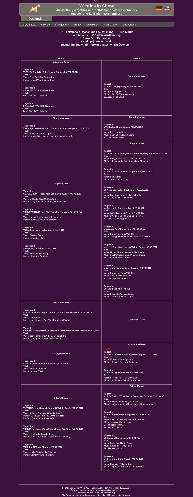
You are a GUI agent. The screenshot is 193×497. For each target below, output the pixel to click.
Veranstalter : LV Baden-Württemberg (97, 35)
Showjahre (61, 24)
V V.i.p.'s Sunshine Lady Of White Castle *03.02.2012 (130, 247)
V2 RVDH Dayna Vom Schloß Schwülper (124, 372)
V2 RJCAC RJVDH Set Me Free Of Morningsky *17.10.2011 (52, 212)
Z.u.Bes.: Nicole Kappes (115, 218)
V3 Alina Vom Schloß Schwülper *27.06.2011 (126, 190)
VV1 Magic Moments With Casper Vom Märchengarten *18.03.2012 (56, 128)
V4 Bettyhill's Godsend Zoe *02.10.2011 (124, 208)
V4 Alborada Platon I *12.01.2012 (39, 248)
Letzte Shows (29, 24)
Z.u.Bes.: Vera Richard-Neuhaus (38, 418)
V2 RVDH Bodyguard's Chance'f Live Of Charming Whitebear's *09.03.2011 (61, 330)
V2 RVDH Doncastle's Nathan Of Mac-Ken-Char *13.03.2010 (53, 429)
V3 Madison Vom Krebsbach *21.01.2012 (43, 230)
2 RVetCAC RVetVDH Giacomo (38, 90)
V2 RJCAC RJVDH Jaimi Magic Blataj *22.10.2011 (128, 171)
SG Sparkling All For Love (117, 289)
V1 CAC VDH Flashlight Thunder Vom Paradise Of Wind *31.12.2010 (57, 312)
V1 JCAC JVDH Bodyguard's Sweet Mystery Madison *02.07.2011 (137, 153)
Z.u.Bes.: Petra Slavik (114, 97)
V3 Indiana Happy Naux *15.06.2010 (122, 438)
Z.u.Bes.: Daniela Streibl (115, 278)
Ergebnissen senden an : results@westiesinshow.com (96, 490)
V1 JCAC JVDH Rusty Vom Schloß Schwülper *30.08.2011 (52, 194)
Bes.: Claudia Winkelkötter (35, 95)
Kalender (46, 24)
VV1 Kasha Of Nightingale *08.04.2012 (123, 127)
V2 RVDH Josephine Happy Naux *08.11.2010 (127, 414)
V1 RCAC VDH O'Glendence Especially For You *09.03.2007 (134, 396)
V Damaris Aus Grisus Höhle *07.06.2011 (124, 229)
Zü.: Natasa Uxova (113, 427)
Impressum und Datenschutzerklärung (96, 492)
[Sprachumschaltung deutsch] (168, 8)
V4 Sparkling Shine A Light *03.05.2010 (123, 459)
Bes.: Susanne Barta (113, 425)
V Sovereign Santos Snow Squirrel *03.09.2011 (127, 268)
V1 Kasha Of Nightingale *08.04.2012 (122, 86)
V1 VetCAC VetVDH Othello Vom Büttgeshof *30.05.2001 (51, 72)
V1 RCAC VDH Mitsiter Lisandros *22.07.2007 (46, 363)
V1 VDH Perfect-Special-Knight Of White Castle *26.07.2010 (53, 408)
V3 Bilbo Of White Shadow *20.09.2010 (42, 447)
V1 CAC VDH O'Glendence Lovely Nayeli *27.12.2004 (130, 354)
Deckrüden (36, 19)
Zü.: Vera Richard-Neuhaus (117, 257)
